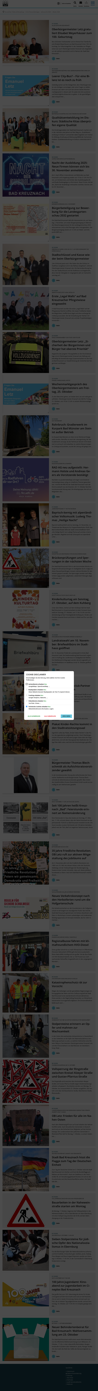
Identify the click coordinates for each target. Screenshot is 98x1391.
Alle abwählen (50, 716)
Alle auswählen (34, 716)
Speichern (66, 716)
